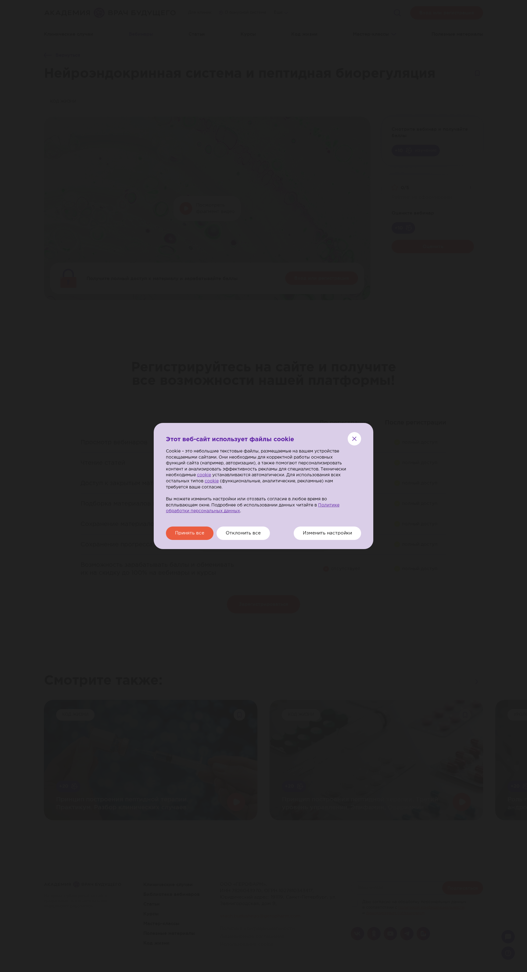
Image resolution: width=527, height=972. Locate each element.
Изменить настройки (327, 533)
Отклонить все (243, 533)
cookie (204, 475)
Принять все (189, 533)
